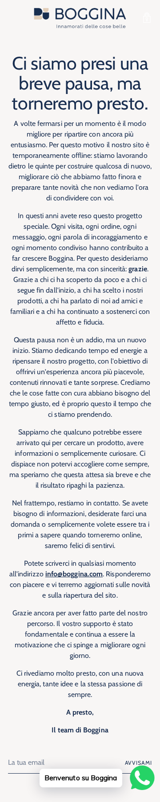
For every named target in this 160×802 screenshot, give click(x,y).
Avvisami (138, 762)
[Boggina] (80, 18)
